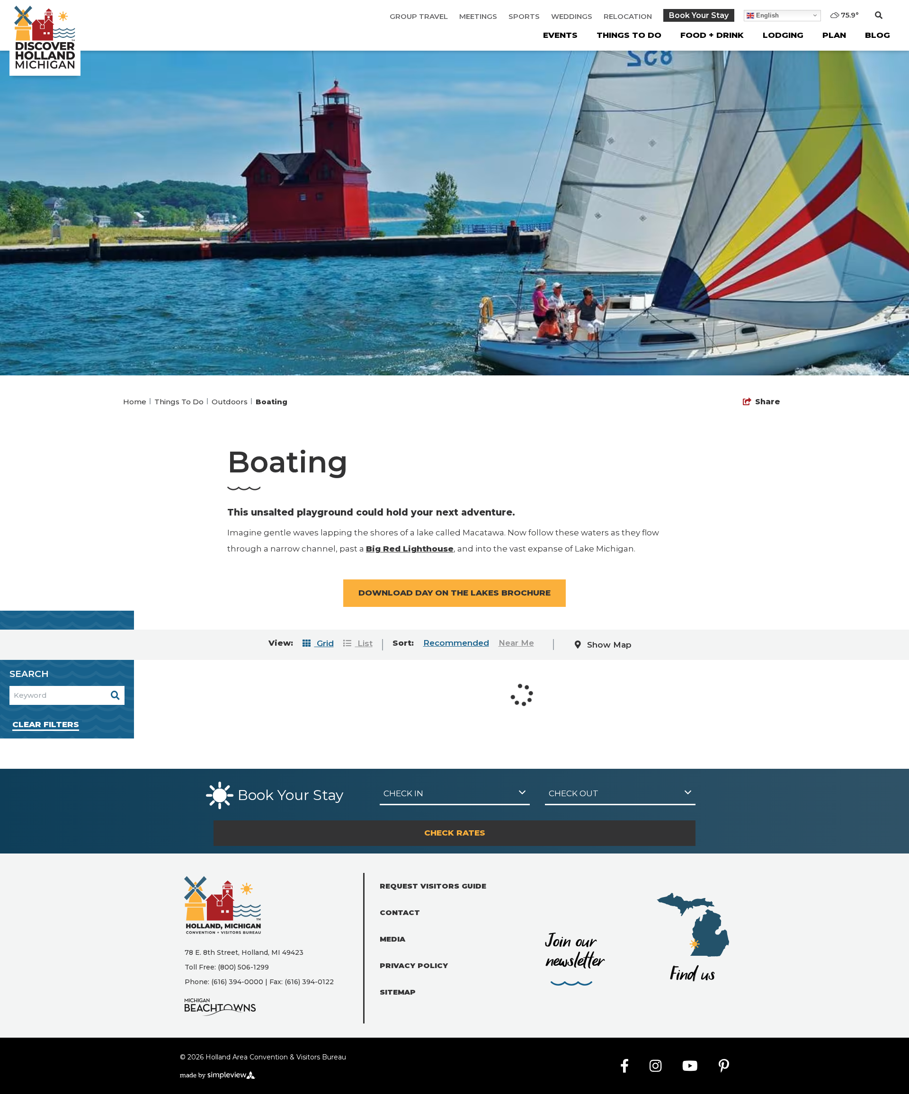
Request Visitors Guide (433, 885)
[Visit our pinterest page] (724, 1066)
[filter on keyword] (115, 695)
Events (560, 35)
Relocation (628, 16)
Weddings (571, 16)
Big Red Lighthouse (410, 548)
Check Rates (454, 832)
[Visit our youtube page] (690, 1066)
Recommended (456, 643)
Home (135, 401)
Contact (400, 912)
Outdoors (231, 401)
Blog (877, 35)
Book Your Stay (699, 15)
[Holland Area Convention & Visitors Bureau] (44, 38)
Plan (834, 35)
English (766, 14)
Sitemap (398, 991)
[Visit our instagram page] (655, 1066)
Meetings (478, 16)
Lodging (783, 35)
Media (392, 938)
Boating (272, 401)
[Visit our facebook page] (624, 1066)
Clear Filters (45, 724)
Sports (524, 16)
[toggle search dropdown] (878, 15)
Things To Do (629, 35)
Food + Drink (712, 35)
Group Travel (419, 16)
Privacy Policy (414, 965)
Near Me (516, 643)
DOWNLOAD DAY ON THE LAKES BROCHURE (454, 592)
